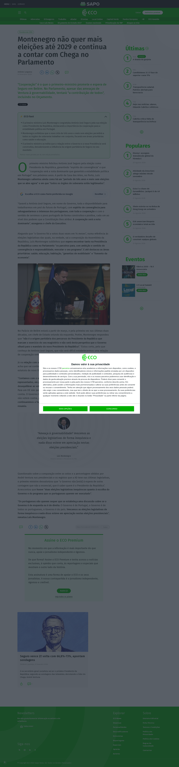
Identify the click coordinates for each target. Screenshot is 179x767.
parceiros (66, 368)
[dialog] (89, 383)
